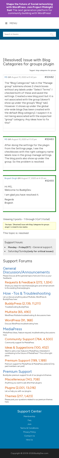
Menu (13, 23)
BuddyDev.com (41, 453)
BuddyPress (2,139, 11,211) (23, 303)
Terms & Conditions (29, 428)
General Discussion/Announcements (26, 270)
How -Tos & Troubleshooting (27, 293)
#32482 (49, 77)
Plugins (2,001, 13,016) (20, 388)
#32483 (49, 139)
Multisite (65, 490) (18, 312)
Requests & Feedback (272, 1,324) (28, 282)
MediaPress (12, 329)
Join (29, 424)
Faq (29, 420)
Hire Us (29, 440)
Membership (29, 416)
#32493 (49, 180)
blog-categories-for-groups (46, 70)
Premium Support (17, 371)
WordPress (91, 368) (19, 320)
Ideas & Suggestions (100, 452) (27, 347)
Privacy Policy (29, 432)
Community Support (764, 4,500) (29, 339)
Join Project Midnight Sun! (29, 7)
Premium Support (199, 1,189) (26, 360)
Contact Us (29, 436)
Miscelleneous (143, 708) (22, 379)
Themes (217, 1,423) (19, 396)
